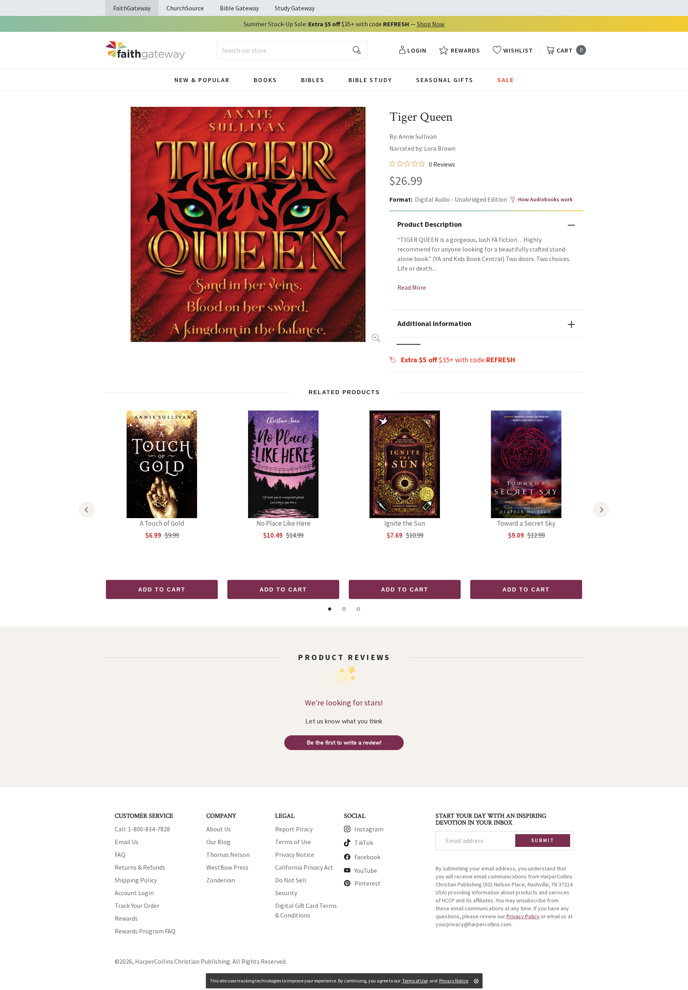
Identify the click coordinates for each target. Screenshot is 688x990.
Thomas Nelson (228, 854)
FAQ (120, 854)
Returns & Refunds (140, 867)
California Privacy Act (304, 867)
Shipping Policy (136, 880)
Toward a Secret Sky (526, 523)
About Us (218, 829)
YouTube (365, 870)
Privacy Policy (522, 916)
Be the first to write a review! (344, 742)
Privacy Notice (294, 854)
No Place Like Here (283, 523)
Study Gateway (295, 8)
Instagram (368, 829)
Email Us (127, 842)
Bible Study (370, 80)
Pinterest (367, 883)
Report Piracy (294, 829)
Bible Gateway (239, 8)
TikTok (363, 843)
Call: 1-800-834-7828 (142, 829)
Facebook (367, 857)
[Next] (601, 510)
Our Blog (218, 842)
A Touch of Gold (162, 523)
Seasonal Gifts (444, 80)
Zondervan (220, 880)
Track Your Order (137, 905)
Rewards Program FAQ (145, 931)
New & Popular (202, 80)
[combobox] (292, 50)
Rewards (126, 918)
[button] (408, 344)
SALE (505, 80)
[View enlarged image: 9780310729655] (248, 224)
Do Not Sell (290, 880)
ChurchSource (185, 8)
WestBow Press (227, 867)
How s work (545, 199)
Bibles (312, 80)
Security (286, 893)
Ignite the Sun (404, 523)
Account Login (134, 893)
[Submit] (357, 50)
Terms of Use (293, 842)
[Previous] (87, 510)
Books (265, 80)
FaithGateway (131, 8)
